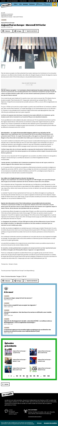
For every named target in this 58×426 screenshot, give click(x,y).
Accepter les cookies (50, 423)
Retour (6, 384)
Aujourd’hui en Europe (6, 15)
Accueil (3, 12)
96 (38, 376)
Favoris (40, 4)
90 (17, 376)
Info (20, 4)
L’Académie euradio (13, 412)
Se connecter (47, 4)
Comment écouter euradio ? (35, 416)
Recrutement (12, 411)
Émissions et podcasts (7, 14)
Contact (11, 410)
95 (34, 376)
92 (24, 376)
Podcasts (32, 4)
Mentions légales (13, 414)
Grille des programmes (12, 1)
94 (31, 376)
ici (33, 270)
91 (20, 376)
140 (48, 376)
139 (44, 376)
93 (27, 376)
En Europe (4, 20)
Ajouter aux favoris (32, 31)
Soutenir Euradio (40, 1)
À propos (3, 1)
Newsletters (31, 1)
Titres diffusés (23, 1)
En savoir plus (30, 423)
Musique (25, 4)
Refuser (39, 423)
